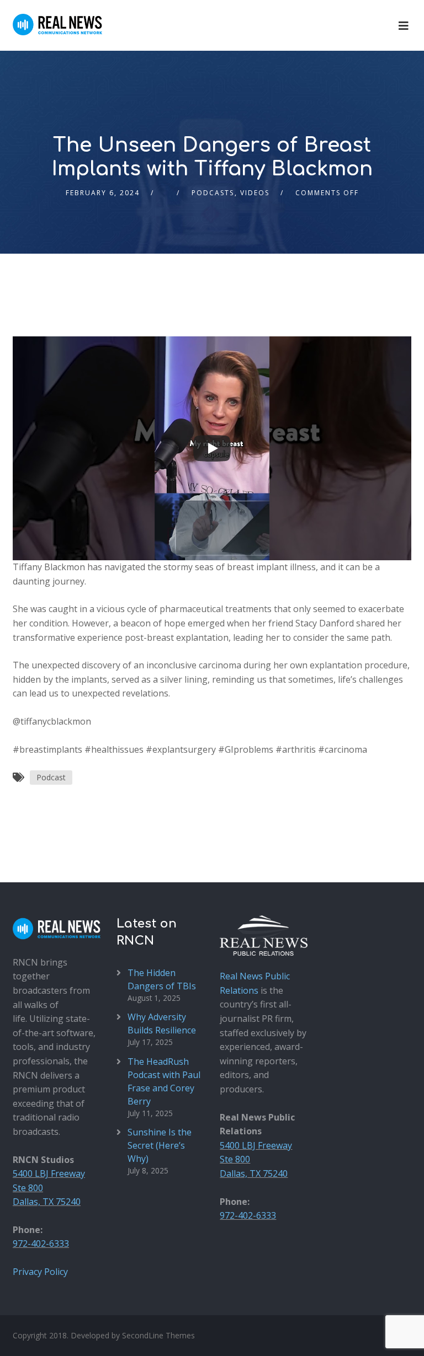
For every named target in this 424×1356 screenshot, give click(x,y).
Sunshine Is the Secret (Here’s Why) (160, 1145)
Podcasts (213, 192)
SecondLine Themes (158, 1335)
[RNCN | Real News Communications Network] (57, 17)
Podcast (51, 777)
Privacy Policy (40, 1272)
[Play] (212, 448)
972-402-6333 (41, 1243)
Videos (254, 192)
